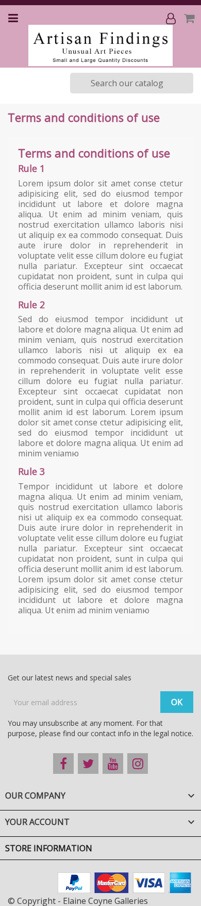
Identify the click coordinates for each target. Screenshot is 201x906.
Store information (48, 848)
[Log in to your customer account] (171, 18)
